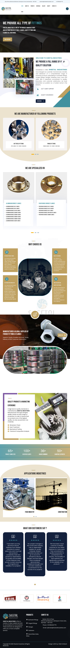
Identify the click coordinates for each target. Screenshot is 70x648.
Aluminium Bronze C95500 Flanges (13, 216)
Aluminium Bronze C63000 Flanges (13, 212)
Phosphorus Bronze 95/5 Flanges (46, 210)
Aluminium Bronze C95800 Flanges (13, 218)
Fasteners (30, 630)
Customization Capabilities (9, 282)
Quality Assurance (57, 256)
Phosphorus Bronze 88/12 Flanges (46, 206)
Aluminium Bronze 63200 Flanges (13, 221)
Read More (39, 101)
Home (22, 6)
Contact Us (54, 6)
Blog (22, 11)
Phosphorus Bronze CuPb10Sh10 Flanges (47, 212)
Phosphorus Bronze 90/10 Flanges (46, 208)
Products (32, 6)
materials (38, 6)
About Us (27, 6)
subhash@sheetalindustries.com (47, 1)
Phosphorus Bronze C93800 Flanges (46, 214)
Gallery (43, 6)
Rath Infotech (63, 644)
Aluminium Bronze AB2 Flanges (12, 208)
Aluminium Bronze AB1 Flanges (12, 206)
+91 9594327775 (59, 1)
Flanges (29, 627)
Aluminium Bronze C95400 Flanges (13, 214)
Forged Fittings (51, 144)
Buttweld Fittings (19, 144)
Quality (48, 6)
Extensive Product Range (9, 256)
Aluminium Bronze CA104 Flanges (13, 210)
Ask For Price (7, 39)
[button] (32, 154)
